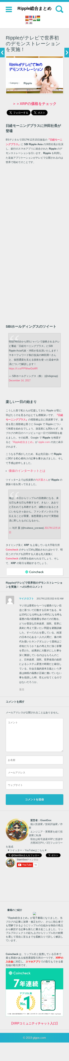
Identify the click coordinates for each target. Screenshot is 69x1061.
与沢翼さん (42, 479)
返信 (21, 689)
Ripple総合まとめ (34, 8)
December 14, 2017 (19, 380)
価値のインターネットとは (27, 470)
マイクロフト (26, 598)
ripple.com (44, 442)
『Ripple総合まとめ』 (23, 442)
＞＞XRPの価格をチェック (34, 104)
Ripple (28, 83)
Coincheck (12, 558)
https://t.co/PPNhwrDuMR (23, 368)
